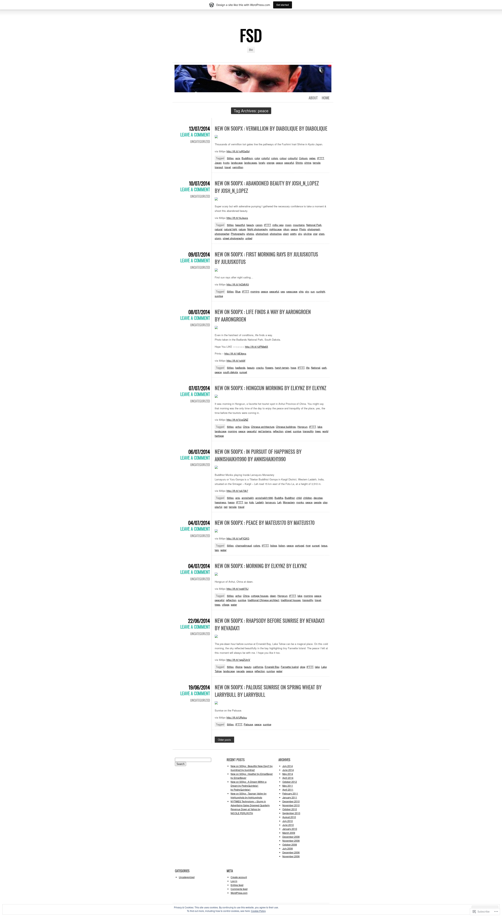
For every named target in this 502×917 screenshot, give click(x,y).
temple (316, 163)
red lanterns (264, 431)
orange (270, 163)
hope (293, 367)
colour (283, 158)
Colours (303, 158)
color (257, 158)
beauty (250, 225)
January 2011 (289, 797)
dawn (273, 596)
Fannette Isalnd (289, 667)
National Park (314, 225)
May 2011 (287, 785)
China (246, 427)
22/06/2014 (199, 620)
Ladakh (260, 502)
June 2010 (288, 824)
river (308, 545)
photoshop (276, 234)
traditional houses (291, 600)
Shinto (299, 163)
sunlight (320, 291)
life (307, 367)
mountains (299, 225)
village (225, 604)
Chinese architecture (262, 427)
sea (283, 291)
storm (218, 238)
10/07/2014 (199, 183)
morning (254, 291)
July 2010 (287, 821)
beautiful (240, 225)
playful (218, 507)
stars (322, 234)
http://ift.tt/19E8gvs (235, 353)
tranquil (219, 167)
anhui (238, 427)
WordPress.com (239, 892)
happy (231, 502)
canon (259, 225)
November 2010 (291, 805)
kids (251, 502)
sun (313, 291)
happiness (220, 502)
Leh (279, 502)
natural (218, 229)
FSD (251, 35)
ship (301, 291)
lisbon (281, 545)
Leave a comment (195, 134)
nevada (240, 671)
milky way (278, 225)
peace (279, 163)
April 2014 (287, 777)
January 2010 (289, 828)
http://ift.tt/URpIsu (236, 717)
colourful (292, 158)
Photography (238, 234)
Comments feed (239, 888)
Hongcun (302, 427)
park (324, 367)
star (315, 234)
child (299, 498)
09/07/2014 (199, 254)
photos (250, 234)
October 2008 (289, 844)
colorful (265, 158)
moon (288, 225)
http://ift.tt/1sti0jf (235, 360)
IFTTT (320, 158)
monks (300, 502)
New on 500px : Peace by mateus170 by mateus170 (265, 522)
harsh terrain (282, 367)
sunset (243, 372)
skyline (308, 234)
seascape (291, 291)
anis (237, 498)
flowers (269, 367)
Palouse (248, 724)
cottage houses (259, 596)
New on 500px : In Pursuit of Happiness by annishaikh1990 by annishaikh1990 (258, 455)
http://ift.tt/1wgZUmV (238, 660)
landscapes (250, 163)
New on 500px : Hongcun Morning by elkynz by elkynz (270, 387)
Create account (239, 877)
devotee (318, 498)
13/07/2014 (199, 128)
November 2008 (291, 840)
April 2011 (287, 789)
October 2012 (289, 781)
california (258, 667)
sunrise (219, 296)
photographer (222, 234)
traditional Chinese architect (263, 600)
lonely (262, 163)
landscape (237, 163)
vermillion (237, 167)
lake (319, 427)
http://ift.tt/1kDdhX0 (237, 284)
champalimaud (243, 545)
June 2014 (288, 770)
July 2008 (287, 848)
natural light (230, 229)
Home (325, 97)
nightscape (275, 229)
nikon (286, 229)
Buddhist (290, 498)
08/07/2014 (199, 311)
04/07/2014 (199, 522)
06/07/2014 (199, 451)
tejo (217, 550)
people (317, 502)
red (225, 507)
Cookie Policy (258, 910)
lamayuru (270, 502)
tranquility (308, 431)
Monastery (289, 502)
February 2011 (290, 793)
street (288, 431)
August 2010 (289, 817)
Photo (302, 229)
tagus (324, 545)
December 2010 (291, 801)
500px (230, 158)
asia (237, 158)
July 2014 (287, 766)
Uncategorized (200, 141)
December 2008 (291, 836)
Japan (218, 163)
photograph (313, 229)
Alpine (238, 667)
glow (302, 667)
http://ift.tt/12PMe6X (256, 346)
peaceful (289, 163)
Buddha (279, 498)
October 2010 (289, 809)
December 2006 (291, 852)
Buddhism (247, 158)
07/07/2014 (199, 388)
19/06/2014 (199, 687)
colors (274, 158)
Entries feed (237, 885)
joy (246, 502)
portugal (299, 545)
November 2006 (291, 856)
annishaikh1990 (264, 498)
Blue (237, 291)
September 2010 (291, 813)
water (223, 550)
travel (228, 167)
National (315, 367)
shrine (307, 163)
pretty (293, 234)
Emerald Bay (272, 667)
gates (312, 158)
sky (300, 234)
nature (242, 229)
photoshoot (262, 234)
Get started (282, 4)
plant (286, 234)
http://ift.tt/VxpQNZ (237, 419)
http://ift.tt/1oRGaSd (237, 151)
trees (318, 431)
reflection (278, 431)
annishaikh (248, 498)
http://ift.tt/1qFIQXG (237, 538)
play (325, 502)
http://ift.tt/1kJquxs (237, 218)
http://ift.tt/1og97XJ (237, 589)
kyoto (226, 163)
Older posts (224, 739)
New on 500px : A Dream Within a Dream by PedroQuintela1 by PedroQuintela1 (248, 785)
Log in (234, 881)
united (248, 238)
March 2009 (288, 832)
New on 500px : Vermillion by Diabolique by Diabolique (271, 128)
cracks (260, 367)
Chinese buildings (286, 427)
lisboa (273, 545)
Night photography (257, 229)
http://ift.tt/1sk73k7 (237, 491)
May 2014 (287, 773)
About (313, 97)
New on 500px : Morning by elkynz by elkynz (261, 565)
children (307, 498)
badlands (240, 367)
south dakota (230, 372)
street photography (233, 238)
